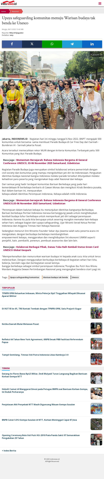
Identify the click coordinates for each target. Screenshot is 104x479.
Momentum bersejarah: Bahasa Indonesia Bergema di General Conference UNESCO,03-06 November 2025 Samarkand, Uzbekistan (52, 202)
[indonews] (9, 3)
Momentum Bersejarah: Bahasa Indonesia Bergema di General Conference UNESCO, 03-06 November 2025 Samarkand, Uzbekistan (45, 161)
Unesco (75, 277)
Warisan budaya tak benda (55, 277)
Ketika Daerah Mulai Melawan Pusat (20, 324)
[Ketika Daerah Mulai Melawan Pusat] (97, 333)
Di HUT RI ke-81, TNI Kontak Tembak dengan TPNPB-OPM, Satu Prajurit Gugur (41, 308)
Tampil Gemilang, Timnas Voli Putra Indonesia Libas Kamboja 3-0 (35, 354)
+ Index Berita (9, 450)
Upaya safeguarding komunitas (24, 277)
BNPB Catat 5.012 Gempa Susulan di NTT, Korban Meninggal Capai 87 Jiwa (39, 419)
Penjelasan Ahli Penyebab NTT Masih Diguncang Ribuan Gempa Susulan (38, 404)
